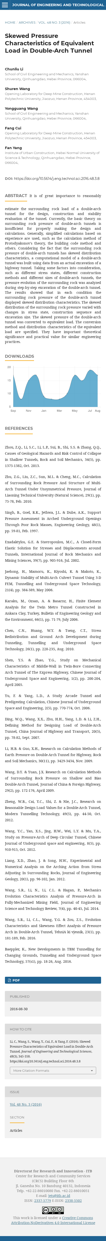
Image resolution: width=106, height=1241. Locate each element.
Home (10, 22)
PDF (16, 980)
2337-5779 (42, 1200)
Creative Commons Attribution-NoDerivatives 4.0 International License (53, 1220)
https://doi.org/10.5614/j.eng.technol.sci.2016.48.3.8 (57, 178)
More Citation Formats (31, 1070)
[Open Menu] (5, 5)
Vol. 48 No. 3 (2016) (54, 22)
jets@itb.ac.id (59, 1195)
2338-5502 (73, 1200)
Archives (27, 22)
